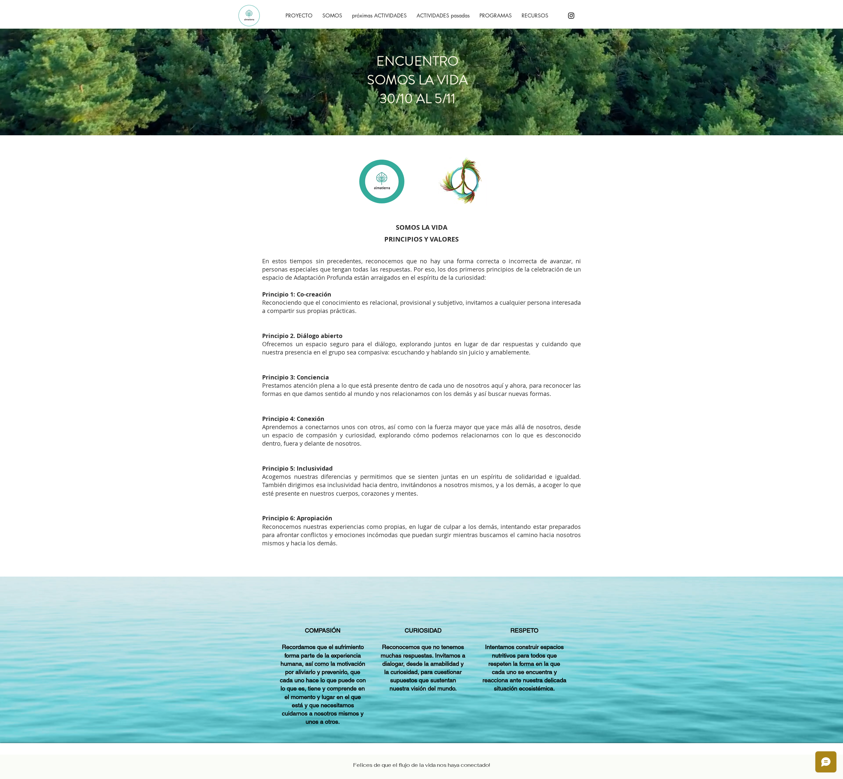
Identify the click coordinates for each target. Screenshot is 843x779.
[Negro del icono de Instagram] (571, 16)
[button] (299, 15)
